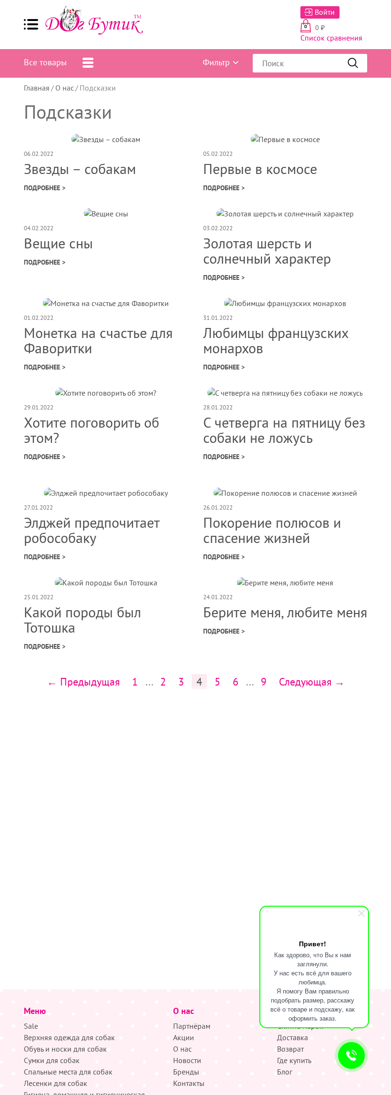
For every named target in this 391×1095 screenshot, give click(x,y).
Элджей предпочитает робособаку (91, 530)
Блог (284, 1071)
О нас (64, 87)
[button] (31, 24)
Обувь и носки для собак (65, 1049)
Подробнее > (44, 188)
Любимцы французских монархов (275, 340)
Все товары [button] (45, 62)
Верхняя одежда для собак (69, 1037)
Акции (183, 1037)
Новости (187, 1060)
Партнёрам (191, 1026)
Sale (31, 1026)
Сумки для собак (52, 1060)
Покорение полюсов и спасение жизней (272, 530)
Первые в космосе (260, 168)
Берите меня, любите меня (285, 612)
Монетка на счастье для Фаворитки (98, 340)
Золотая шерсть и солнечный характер (267, 250)
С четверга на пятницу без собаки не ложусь (284, 430)
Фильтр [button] (216, 62)
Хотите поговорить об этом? (91, 430)
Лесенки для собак (55, 1083)
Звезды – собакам (80, 168)
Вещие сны (58, 243)
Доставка (292, 1037)
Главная (37, 87)
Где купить (294, 1060)
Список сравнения (331, 37)
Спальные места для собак (68, 1071)
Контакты (189, 1083)
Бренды (186, 1071)
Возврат (290, 1049)
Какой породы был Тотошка (82, 619)
